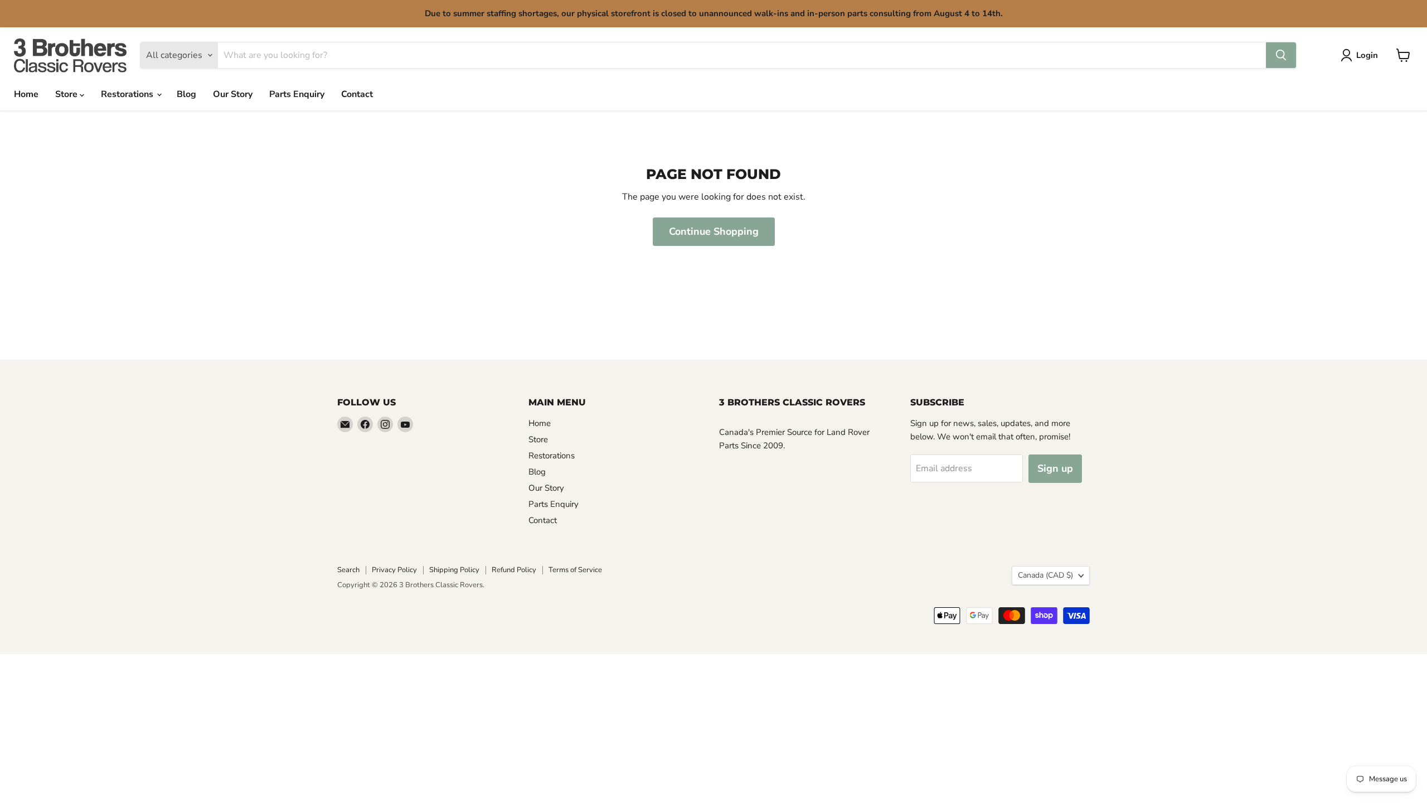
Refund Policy (514, 570)
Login (1367, 55)
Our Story (233, 94)
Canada (1045, 575)
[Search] (1281, 55)
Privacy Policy (394, 570)
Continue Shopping (714, 231)
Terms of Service (575, 570)
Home (26, 94)
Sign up (1055, 468)
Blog (186, 94)
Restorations (128, 94)
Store (67, 94)
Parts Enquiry (296, 94)
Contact (357, 94)
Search (348, 570)
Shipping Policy (454, 570)
